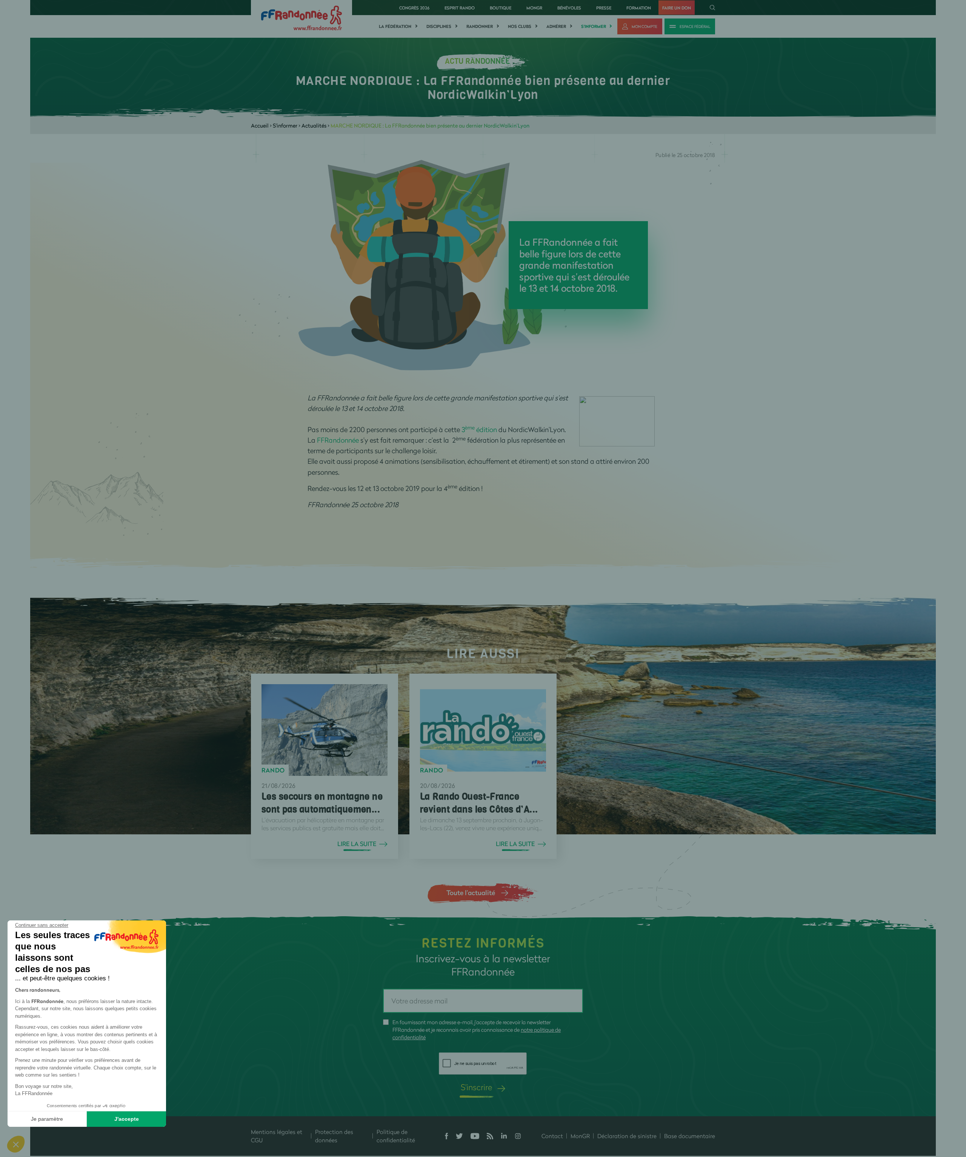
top (451, 1106)
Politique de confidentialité (396, 1136)
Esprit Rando (460, 8)
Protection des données (334, 1136)
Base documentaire (689, 1136)
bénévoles (569, 8)
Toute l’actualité (470, 892)
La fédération (395, 26)
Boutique (500, 8)
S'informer (593, 26)
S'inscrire (476, 1087)
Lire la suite (356, 844)
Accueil (260, 125)
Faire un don (676, 8)
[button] (16, 1144)
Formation (638, 8)
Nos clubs (519, 26)
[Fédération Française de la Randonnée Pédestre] (301, 17)
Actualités (313, 125)
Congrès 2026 (414, 8)
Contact (552, 1136)
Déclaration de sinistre (627, 1136)
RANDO (273, 770)
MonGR (534, 8)
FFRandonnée (338, 440)
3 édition (479, 429)
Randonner (479, 26)
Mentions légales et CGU (276, 1136)
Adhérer (556, 26)
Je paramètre (47, 1119)
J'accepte (126, 1119)
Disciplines (438, 26)
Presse (603, 8)
